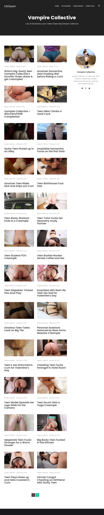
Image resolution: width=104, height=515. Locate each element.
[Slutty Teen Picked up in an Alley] (19, 131)
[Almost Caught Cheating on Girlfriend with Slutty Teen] (52, 460)
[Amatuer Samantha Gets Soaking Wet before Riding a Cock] (52, 54)
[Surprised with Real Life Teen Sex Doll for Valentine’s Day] (52, 273)
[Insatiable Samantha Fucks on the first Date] (52, 131)
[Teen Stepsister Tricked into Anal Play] (19, 273)
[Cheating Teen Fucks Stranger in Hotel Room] (52, 347)
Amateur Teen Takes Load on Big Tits (17, 329)
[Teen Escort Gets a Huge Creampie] (52, 385)
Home (57, 6)
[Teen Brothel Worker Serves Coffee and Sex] (52, 238)
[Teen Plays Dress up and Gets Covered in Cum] (19, 460)
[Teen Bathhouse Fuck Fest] (52, 166)
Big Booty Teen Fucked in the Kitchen (51, 441)
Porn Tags (90, 6)
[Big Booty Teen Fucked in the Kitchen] (52, 422)
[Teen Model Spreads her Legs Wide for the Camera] (19, 385)
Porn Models (78, 6)
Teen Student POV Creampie (15, 257)
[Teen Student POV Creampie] (19, 238)
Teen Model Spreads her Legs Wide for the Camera (19, 405)
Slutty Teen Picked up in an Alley (19, 150)
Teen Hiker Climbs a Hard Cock (49, 113)
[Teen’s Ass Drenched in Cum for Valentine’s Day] (19, 347)
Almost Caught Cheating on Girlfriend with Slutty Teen (51, 480)
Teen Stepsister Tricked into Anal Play (18, 292)
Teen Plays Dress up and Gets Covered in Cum (17, 480)
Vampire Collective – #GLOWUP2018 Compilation (17, 114)
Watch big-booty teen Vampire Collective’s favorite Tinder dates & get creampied (18, 75)
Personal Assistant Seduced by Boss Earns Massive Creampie (51, 330)
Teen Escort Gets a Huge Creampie (48, 404)
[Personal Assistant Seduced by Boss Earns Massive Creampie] (52, 310)
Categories (66, 6)
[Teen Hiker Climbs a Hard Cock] (52, 94)
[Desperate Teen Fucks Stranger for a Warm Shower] (19, 422)
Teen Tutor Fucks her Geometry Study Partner (50, 220)
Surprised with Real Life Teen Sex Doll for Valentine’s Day (51, 293)
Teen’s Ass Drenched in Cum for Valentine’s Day (18, 367)
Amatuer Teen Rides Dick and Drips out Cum (19, 185)
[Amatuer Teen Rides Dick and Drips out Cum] (19, 166)
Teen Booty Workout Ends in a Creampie (16, 219)
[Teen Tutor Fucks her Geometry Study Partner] (52, 201)
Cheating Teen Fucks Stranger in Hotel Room (51, 366)
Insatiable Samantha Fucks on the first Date (51, 150)
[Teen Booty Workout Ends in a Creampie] (19, 201)
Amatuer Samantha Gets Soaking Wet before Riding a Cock (50, 73)
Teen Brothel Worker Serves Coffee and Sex (50, 257)
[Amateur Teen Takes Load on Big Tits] (19, 310)
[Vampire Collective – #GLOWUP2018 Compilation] (19, 94)
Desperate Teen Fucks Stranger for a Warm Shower (17, 442)
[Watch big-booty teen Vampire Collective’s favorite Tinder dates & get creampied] (19, 54)
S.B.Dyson (10, 6)
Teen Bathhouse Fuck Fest (50, 185)
